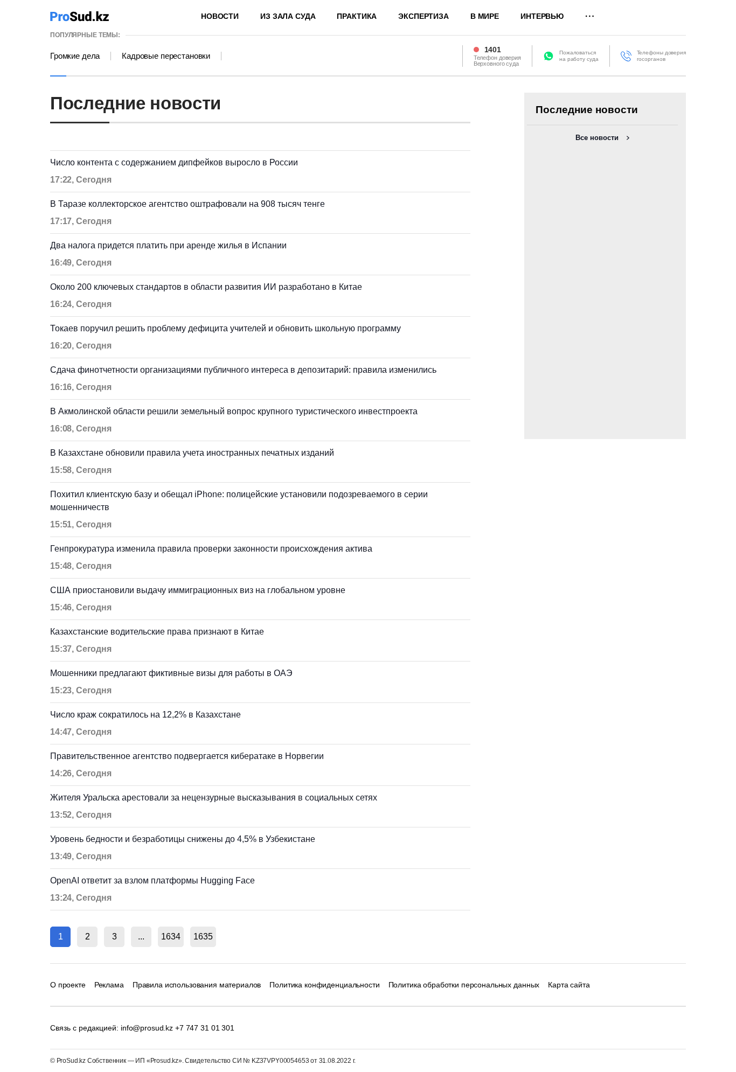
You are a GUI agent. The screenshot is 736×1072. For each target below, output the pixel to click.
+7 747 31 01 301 (204, 1028)
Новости (220, 16)
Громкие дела (75, 56)
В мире (484, 16)
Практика (357, 16)
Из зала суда (287, 16)
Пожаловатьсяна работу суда (579, 56)
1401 (492, 49)
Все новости (597, 138)
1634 (170, 936)
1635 (203, 936)
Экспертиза (423, 16)
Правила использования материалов (197, 984)
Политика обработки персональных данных (464, 984)
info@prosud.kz (147, 1028)
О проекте (68, 984)
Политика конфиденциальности (324, 984)
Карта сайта (568, 984)
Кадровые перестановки (166, 56)
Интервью (542, 16)
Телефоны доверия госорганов (661, 56)
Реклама (109, 984)
